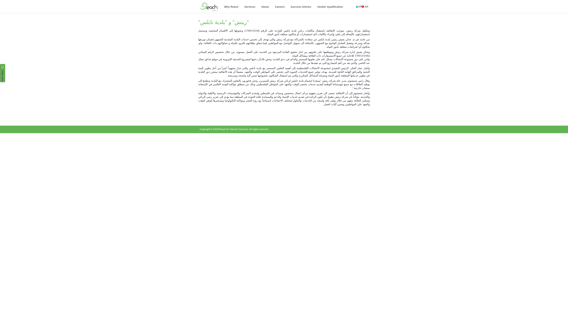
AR (366, 6)
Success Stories (301, 6)
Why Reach (231, 6)
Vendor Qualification (330, 6)
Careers (280, 6)
